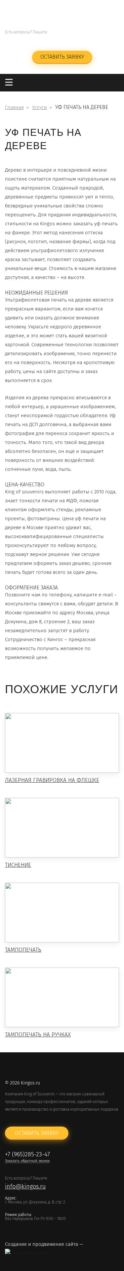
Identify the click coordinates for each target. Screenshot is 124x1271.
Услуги (39, 107)
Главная (14, 107)
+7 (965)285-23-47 (84, 32)
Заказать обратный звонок (84, 40)
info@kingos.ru (25, 40)
